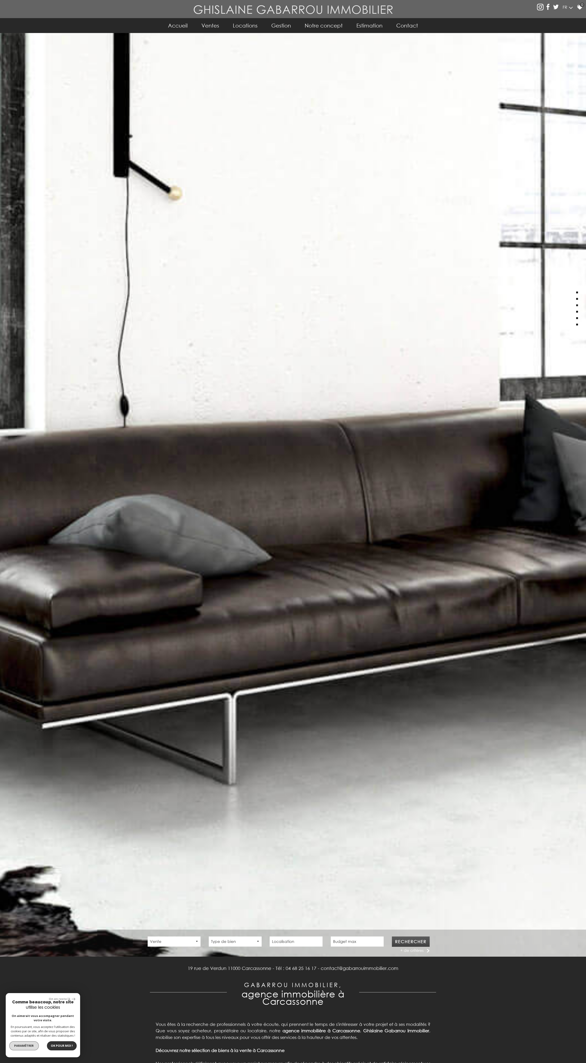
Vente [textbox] (155, 941)
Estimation (369, 25)
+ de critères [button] (412, 950)
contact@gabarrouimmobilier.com (359, 968)
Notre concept (324, 25)
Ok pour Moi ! (62, 1046)
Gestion (281, 25)
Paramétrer (24, 1046)
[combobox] (174, 941)
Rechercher (410, 941)
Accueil (178, 25)
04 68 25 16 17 (301, 968)
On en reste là (60, 999)
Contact (407, 25)
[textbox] (235, 941)
